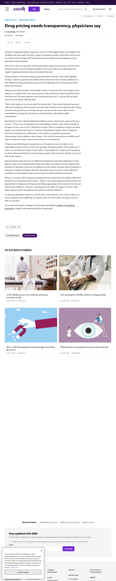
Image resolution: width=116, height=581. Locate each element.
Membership (73, 575)
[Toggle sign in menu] (110, 9)
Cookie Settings (23, 572)
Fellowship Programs (48, 522)
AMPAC (93, 577)
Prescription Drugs (12, 235)
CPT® (69, 2)
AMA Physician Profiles (47, 2)
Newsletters (80, 2)
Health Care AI (88, 522)
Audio (74, 2)
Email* (11, 545)
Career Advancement (33, 2)
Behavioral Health (27, 20)
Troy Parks (11, 32)
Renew (47, 9)
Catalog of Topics (29, 235)
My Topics (99, 16)
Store (64, 2)
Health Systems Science (70, 522)
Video (87, 2)
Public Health (11, 20)
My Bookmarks (111, 16)
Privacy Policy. (14, 567)
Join (34, 9)
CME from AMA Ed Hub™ (18, 2)
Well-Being (58, 2)
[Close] (41, 550)
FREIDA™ (7, 2)
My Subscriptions (88, 16)
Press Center (73, 579)
